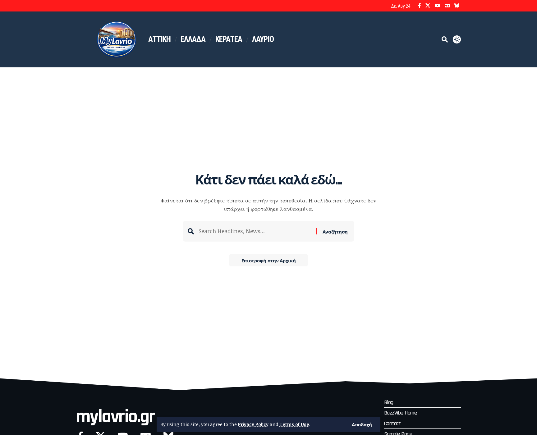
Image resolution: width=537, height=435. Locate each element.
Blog (388, 402)
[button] (362, 424)
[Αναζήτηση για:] (255, 231)
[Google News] (447, 5)
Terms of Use (294, 424)
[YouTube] (437, 5)
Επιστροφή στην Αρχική (268, 260)
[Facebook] (419, 5)
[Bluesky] (457, 5)
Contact (392, 423)
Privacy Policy (253, 424)
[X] (428, 5)
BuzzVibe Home (400, 412)
